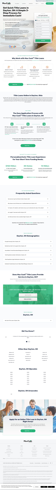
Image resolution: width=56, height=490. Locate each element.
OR (37, 458)
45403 (28, 372)
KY (19, 458)
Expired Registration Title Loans (47, 454)
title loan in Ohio (47, 117)
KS (18, 458)
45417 (28, 378)
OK (36, 458)
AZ (8, 458)
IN (17, 458)
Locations (23, 3)
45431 (11, 384)
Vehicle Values (21, 452)
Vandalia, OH (44, 360)
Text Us (42, 3)
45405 (11, 374)
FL (12, 458)
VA (44, 458)
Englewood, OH (11, 354)
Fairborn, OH (45, 354)
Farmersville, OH (11, 356)
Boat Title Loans (34, 452)
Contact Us (8, 454)
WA (45, 458)
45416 (11, 378)
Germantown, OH (28, 356)
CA (9, 458)
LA (20, 458)
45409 (44, 374)
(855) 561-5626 (26, 24)
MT (27, 458)
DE (11, 458)
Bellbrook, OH (11, 352)
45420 (11, 380)
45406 (28, 374)
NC (28, 458)
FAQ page (39, 140)
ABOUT (37, 3)
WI (46, 458)
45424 (28, 380)
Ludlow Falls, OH (44, 356)
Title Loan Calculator (47, 449)
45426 (44, 380)
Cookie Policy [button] (30, 486)
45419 (45, 378)
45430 (44, 382)
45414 (28, 376)
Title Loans (16, 3)
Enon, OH (28, 354)
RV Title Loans (34, 449)
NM (33, 458)
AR (7, 458)
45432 (28, 384)
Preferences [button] (17, 487)
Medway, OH (11, 358)
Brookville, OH (28, 352)
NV (34, 458)
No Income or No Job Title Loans (47, 452)
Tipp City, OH (28, 360)
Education (30, 3)
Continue (43, 40)
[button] (28, 199)
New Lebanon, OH (11, 360)
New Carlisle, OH (44, 358)
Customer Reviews (8, 449)
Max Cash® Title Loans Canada (9, 452)
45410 (11, 376)
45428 (11, 382)
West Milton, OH (11, 362)
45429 (28, 382)
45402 (11, 372)
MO (25, 458)
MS (26, 458)
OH (35, 458)
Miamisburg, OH (28, 358)
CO (10, 458)
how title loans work (35, 60)
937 (11, 394)
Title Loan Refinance (34, 454)
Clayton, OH (45, 352)
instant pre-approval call (43, 17)
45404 (44, 372)
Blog (21, 454)
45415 (45, 376)
